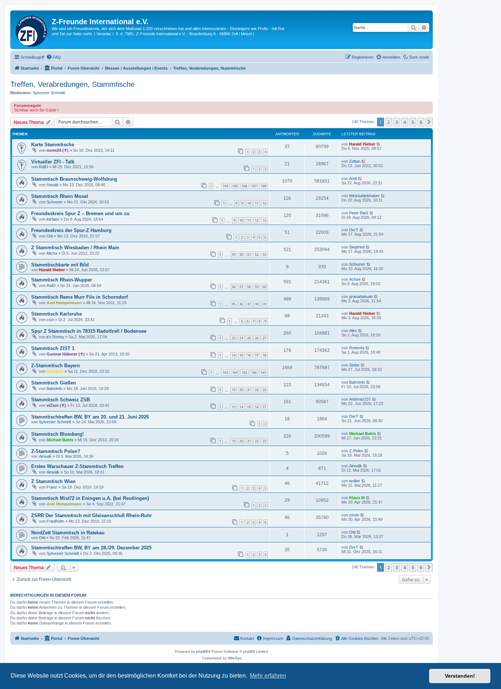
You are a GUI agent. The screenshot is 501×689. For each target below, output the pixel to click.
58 (249, 286)
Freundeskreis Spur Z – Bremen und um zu (80, 213)
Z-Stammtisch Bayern (55, 365)
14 (233, 355)
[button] (429, 122)
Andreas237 (360, 399)
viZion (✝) (56, 405)
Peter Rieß (358, 213)
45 (233, 304)
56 (233, 286)
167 (263, 372)
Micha (52, 253)
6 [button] (421, 122)
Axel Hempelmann (64, 303)
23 (233, 338)
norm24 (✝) (58, 150)
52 (257, 254)
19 (233, 389)
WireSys (234, 658)
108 (263, 186)
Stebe (354, 365)
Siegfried (357, 247)
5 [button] (413, 122)
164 (235, 372)
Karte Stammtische (52, 144)
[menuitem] (53, 57)
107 (254, 186)
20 (241, 389)
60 (264, 286)
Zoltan (354, 161)
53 (264, 254)
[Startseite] (32, 29)
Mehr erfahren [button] (268, 676)
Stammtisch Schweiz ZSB (60, 399)
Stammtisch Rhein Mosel (59, 196)
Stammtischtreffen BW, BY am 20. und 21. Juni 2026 (90, 417)
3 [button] (396, 122)
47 (249, 304)
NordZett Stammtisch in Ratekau (68, 532)
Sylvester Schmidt (49, 93)
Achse (355, 279)
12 (264, 203)
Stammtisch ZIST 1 (52, 348)
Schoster (55, 202)
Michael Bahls (60, 440)
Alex (353, 330)
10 (249, 203)
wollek (354, 481)
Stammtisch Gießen (53, 383)
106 (244, 186)
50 (241, 254)
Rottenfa (356, 348)
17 (257, 355)
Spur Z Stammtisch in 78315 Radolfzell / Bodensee (88, 331)
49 (233, 254)
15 (241, 355)
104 (225, 186)
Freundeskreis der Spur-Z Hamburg (71, 230)
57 (241, 286)
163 (225, 372)
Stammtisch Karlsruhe (56, 314)
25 (249, 338)
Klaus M (357, 497)
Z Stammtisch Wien (53, 481)
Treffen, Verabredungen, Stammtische (72, 84)
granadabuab (361, 296)
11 (257, 203)
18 (264, 355)
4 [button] (404, 122)
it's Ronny (55, 337)
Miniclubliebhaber (364, 196)
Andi (353, 178)
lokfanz (53, 219)
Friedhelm (55, 521)
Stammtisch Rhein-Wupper (61, 280)
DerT (353, 230)
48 (257, 304)
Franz (52, 487)
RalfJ (43, 167)
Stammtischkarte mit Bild (60, 265)
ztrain (354, 515)
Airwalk (45, 456)
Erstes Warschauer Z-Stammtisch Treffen (77, 466)
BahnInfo (54, 388)
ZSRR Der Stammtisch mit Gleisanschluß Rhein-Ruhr (91, 515)
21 (249, 389)
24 (241, 338)
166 (254, 372)
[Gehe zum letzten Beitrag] (378, 144)
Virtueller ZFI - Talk (52, 162)
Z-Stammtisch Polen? (55, 451)
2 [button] (388, 122)
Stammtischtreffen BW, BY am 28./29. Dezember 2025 (91, 547)
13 (264, 220)
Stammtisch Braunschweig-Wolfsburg (74, 179)
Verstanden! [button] (460, 676)
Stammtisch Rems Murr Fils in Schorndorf (79, 297)
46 (241, 304)
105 (235, 186)
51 (249, 254)
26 (257, 338)
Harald (52, 185)
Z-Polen (356, 451)
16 (249, 355)
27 (264, 338)
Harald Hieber (362, 144)
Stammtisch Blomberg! (57, 434)
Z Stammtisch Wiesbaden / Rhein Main (75, 247)
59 (257, 286)
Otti (50, 236)
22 (257, 389)
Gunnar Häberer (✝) (66, 354)
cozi (50, 319)
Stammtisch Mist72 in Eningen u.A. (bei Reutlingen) (90, 498)
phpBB (202, 651)
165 (244, 372)
